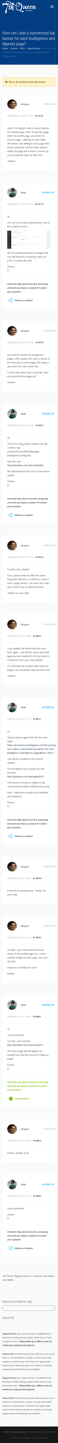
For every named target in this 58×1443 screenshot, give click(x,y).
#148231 (40, 557)
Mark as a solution (10, 300)
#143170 (39, 204)
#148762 (37, 937)
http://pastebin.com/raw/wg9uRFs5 (25, 776)
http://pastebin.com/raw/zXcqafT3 (25, 1044)
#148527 (37, 636)
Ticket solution (10, 1098)
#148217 (40, 425)
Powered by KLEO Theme (41, 1431)
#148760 (37, 878)
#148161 (40, 342)
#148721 (37, 719)
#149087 (37, 1196)
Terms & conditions (20, 1437)
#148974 (37, 1140)
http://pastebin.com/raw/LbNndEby (25, 465)
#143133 (39, 115)
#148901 (37, 1016)
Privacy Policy (41, 1437)
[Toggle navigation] (52, 6)
